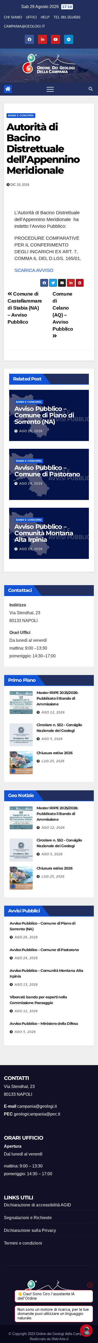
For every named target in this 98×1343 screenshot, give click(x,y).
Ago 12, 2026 (53, 712)
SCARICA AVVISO (33, 270)
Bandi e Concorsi (21, 115)
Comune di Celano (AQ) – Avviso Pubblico (63, 311)
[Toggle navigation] (50, 89)
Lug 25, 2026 (53, 761)
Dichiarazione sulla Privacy (30, 1230)
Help (45, 17)
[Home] (8, 89)
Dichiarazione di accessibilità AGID (37, 1205)
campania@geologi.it (24, 26)
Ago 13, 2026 (31, 549)
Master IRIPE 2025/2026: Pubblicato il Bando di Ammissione (57, 698)
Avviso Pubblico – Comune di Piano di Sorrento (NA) (44, 415)
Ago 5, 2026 (52, 739)
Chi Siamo (13, 17)
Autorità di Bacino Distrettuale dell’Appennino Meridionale (43, 148)
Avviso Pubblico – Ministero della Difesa (44, 1023)
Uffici (31, 17)
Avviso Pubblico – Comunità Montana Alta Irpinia (43, 533)
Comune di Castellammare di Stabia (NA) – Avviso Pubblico (25, 308)
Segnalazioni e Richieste (28, 1217)
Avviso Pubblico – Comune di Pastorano (47, 471)
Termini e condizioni (23, 1243)
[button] (91, 89)
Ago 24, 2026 (31, 483)
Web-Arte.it (59, 1339)
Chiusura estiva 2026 (54, 753)
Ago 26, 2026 (31, 431)
